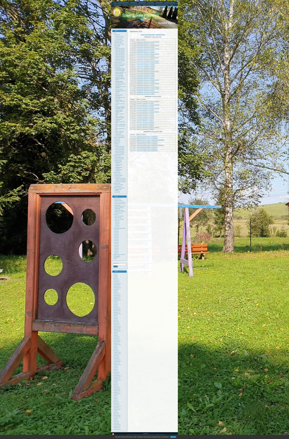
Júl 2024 (115, 301)
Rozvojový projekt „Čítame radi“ (119, 95)
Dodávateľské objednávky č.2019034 (146, 76)
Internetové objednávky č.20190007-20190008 (148, 108)
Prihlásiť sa (146, 433)
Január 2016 (116, 407)
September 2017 (117, 393)
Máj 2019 (116, 369)
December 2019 (117, 360)
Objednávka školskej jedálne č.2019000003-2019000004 (150, 140)
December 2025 (117, 283)
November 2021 (117, 341)
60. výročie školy (118, 39)
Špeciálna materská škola (119, 187)
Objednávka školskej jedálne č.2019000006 (147, 143)
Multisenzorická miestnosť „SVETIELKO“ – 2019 (120, 101)
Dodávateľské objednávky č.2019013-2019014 (148, 54)
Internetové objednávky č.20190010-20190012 (148, 111)
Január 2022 (116, 338)
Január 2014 (116, 423)
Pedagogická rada (118, 213)
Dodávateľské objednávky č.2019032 (146, 73)
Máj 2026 (116, 277)
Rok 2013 (117, 249)
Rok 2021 (117, 237)
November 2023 (117, 310)
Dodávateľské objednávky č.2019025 (146, 66)
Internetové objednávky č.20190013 (145, 113)
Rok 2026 (117, 220)
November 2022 (117, 327)
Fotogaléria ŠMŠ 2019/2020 (118, 190)
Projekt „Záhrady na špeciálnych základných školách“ (120, 78)
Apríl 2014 (116, 420)
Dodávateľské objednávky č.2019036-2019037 (148, 80)
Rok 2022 (117, 226)
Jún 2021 (116, 347)
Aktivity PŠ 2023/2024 (119, 146)
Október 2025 (116, 286)
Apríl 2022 (116, 335)
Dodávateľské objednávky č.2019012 (146, 52)
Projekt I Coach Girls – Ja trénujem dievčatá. (120, 73)
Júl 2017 (115, 395)
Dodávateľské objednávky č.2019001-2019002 (148, 42)
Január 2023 (116, 324)
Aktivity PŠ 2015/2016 (119, 151)
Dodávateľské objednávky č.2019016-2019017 (148, 57)
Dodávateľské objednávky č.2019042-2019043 (148, 87)
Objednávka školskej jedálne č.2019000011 (147, 148)
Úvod (115, 33)
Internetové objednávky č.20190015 (145, 117)
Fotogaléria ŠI (117, 177)
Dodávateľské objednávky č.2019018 (146, 59)
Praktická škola (117, 142)
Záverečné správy (118, 200)
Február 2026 (116, 280)
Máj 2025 (116, 290)
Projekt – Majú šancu (119, 131)
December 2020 (117, 352)
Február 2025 (116, 293)
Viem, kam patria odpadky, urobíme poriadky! (119, 111)
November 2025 (117, 284)
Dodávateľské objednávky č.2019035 (146, 78)
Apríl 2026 (116, 278)
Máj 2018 (116, 384)
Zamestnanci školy (118, 42)
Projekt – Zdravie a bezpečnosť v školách (119, 117)
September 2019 (117, 364)
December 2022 (117, 326)
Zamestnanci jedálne (119, 184)
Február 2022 (116, 337)
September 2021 (117, 344)
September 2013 (117, 429)
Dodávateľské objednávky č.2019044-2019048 (148, 88)
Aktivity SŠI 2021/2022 (120, 54)
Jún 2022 (116, 332)
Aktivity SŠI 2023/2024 (120, 51)
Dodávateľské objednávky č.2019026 (146, 68)
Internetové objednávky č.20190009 (145, 110)
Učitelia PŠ (117, 143)
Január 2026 (116, 281)
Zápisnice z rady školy (119, 219)
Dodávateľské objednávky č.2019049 (146, 90)
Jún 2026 (116, 275)
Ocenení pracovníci (119, 37)
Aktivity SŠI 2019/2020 (120, 58)
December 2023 (117, 309)
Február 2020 (116, 357)
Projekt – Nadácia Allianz (120, 124)
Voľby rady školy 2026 (119, 216)
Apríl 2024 (116, 306)
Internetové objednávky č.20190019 (145, 124)
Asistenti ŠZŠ (117, 140)
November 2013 (117, 426)
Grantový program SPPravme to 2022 (119, 82)
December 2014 (117, 415)
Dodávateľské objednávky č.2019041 (146, 85)
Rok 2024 (117, 223)
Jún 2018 (116, 383)
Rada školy (116, 214)
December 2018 (117, 375)
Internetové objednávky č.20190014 (145, 115)
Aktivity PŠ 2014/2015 (119, 152)
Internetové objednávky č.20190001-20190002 (148, 101)
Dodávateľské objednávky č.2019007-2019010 (148, 48)
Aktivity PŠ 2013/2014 (119, 154)
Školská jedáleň (117, 183)
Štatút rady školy (118, 217)
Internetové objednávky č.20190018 (145, 122)
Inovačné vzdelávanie (119, 65)
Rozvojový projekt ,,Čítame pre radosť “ (119, 75)
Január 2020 (116, 358)
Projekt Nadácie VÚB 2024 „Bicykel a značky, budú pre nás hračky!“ (120, 69)
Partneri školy (118, 134)
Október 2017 (116, 392)
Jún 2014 (116, 418)
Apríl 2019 (116, 370)
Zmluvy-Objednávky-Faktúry (119, 228)
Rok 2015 (117, 246)
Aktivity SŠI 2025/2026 (120, 48)
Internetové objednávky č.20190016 (145, 118)
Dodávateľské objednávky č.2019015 (146, 55)
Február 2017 (116, 403)
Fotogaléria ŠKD (118, 160)
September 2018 (117, 380)
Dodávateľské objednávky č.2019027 (146, 69)
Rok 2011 (117, 253)
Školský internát (117, 172)
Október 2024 (116, 298)
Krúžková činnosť (118, 62)
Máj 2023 (116, 318)
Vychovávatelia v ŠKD (119, 157)
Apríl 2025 (116, 292)
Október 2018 (116, 378)
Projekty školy (117, 67)
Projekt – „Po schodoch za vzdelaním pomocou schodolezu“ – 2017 (120, 107)
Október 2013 (116, 427)
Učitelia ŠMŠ (117, 192)
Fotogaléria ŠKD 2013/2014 (118, 170)
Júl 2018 (115, 381)
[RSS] (113, 434)
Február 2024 (116, 307)
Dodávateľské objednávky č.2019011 (145, 50)
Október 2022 (116, 329)
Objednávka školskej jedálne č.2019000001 (147, 136)
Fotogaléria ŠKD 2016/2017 (118, 162)
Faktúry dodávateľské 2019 (148, 34)
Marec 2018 (116, 386)
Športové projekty (119, 132)
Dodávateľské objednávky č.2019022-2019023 (148, 62)
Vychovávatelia (118, 174)
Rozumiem (173, 436)
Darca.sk (117, 93)
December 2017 (117, 389)
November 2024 (117, 297)
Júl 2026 (115, 273)
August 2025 (116, 289)
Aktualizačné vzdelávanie (120, 64)
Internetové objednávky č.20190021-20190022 (148, 127)
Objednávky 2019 (135, 31)
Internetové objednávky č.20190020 (145, 125)
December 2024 (117, 295)
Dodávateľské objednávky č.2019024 (146, 64)
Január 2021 (116, 350)
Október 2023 (116, 312)
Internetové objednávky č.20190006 (145, 106)
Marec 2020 (116, 355)
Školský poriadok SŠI (119, 41)
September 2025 (117, 287)
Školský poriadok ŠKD (119, 158)
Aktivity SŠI (117, 47)
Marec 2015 (116, 413)
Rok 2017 (117, 243)
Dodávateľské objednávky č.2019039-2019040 (148, 83)
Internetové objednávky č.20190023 (145, 129)
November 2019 (117, 361)
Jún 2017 (116, 397)
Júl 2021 (115, 346)
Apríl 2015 (116, 412)
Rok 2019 (117, 240)
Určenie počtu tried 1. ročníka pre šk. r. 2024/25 (120, 211)
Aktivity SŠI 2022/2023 (120, 53)
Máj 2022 (116, 333)
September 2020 (117, 353)
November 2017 (117, 390)
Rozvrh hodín (117, 45)
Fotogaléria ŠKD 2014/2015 (118, 168)
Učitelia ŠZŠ (117, 138)
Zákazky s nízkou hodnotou (119, 254)
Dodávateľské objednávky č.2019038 (146, 81)
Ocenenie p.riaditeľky (119, 135)
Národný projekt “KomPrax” (118, 120)
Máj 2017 (116, 398)
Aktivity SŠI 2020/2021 (120, 56)
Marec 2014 (116, 421)
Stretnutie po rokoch (119, 36)
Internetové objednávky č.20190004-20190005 (148, 104)
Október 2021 (116, 343)
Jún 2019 (116, 367)
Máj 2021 (116, 349)
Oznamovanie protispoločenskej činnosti (120, 206)
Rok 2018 (117, 242)
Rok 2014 (117, 248)
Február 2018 (116, 387)
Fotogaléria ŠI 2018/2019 (120, 180)
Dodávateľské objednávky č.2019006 (146, 47)
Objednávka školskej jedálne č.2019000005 (147, 141)
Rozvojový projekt (119, 89)
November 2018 (117, 377)
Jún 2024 (116, 303)
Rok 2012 (117, 251)
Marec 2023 (116, 321)
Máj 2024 (116, 304)
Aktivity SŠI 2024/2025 (120, 50)
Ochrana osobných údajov (120, 203)
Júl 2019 (115, 366)
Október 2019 (116, 363)
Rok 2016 (117, 245)
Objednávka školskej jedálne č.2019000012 (147, 150)
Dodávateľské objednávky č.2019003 (146, 43)
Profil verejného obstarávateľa (117, 256)
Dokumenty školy (117, 198)
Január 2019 (116, 373)
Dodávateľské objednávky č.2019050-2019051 (148, 92)
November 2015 (117, 409)
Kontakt (115, 258)
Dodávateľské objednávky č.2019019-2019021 (148, 61)
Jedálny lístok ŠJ (118, 186)
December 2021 (117, 340)
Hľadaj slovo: (116, 263)
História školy (117, 34)
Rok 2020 (117, 239)
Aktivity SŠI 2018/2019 (120, 59)
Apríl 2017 (116, 400)
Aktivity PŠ (117, 145)
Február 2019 (116, 372)
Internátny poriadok (119, 175)
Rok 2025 (117, 222)
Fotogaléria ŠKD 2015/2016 (118, 165)
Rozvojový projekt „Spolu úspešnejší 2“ (120, 84)
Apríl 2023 (116, 320)
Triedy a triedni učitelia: (119, 44)
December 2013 (117, 424)
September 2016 (117, 406)
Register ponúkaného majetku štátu (119, 208)
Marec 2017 (116, 401)
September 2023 (117, 313)
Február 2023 (116, 323)
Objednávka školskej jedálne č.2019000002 (147, 138)
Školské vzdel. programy (120, 202)
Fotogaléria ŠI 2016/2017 (120, 181)
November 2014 (117, 417)
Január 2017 (116, 404)
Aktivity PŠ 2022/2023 (119, 148)
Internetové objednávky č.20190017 (145, 120)
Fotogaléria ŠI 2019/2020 (120, 178)
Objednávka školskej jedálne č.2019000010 (147, 147)
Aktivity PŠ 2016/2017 (119, 149)
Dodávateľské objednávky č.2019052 (146, 94)
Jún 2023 (116, 317)
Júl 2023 (115, 315)
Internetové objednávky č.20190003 (145, 103)
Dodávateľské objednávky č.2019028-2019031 (148, 71)
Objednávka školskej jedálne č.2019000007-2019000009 (150, 145)
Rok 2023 (117, 225)
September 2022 (117, 330)
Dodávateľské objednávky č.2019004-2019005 (148, 45)
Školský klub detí (117, 155)
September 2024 (117, 300)
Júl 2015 (115, 410)
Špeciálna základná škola (119, 137)
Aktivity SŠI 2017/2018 (120, 61)
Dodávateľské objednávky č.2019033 (146, 74)
